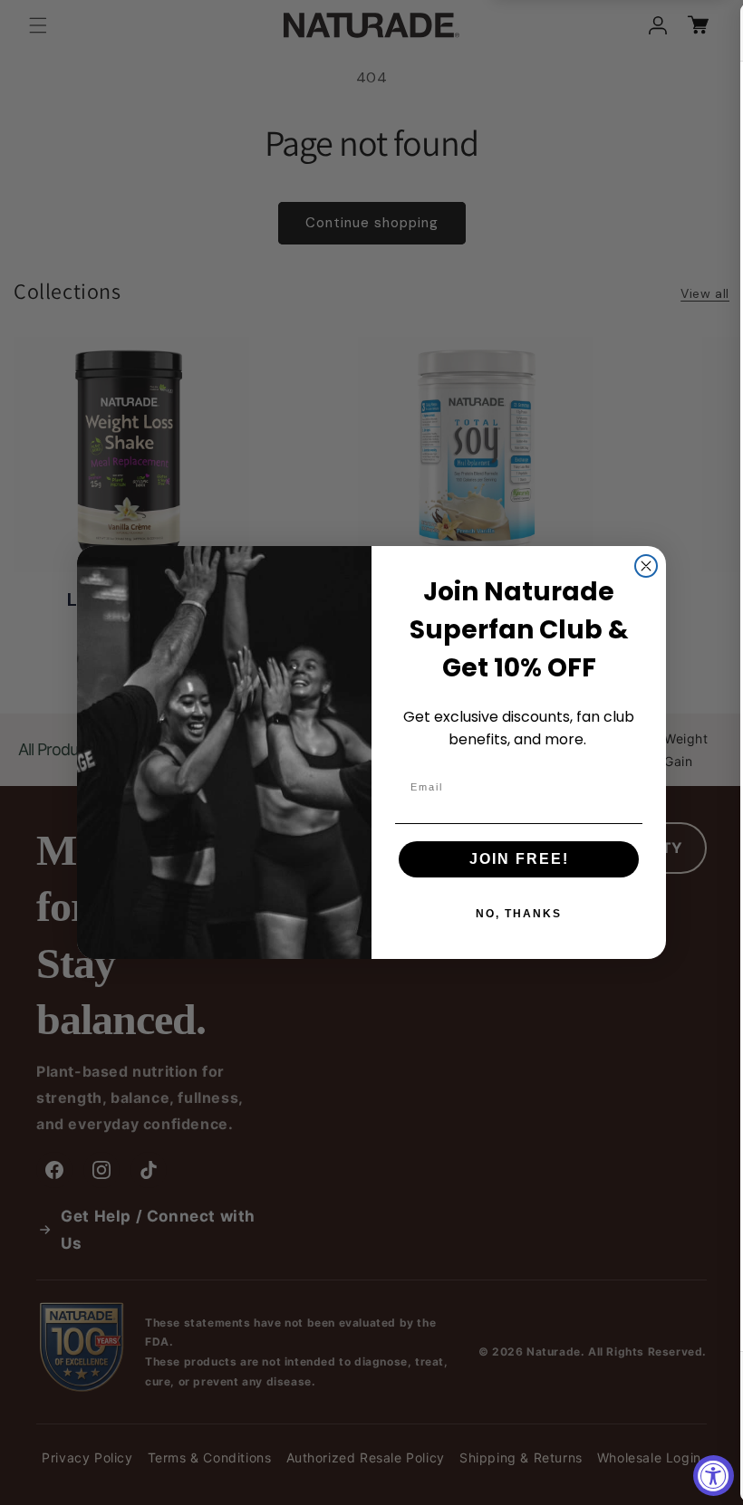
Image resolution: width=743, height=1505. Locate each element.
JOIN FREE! (519, 859)
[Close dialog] (646, 566)
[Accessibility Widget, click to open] (713, 1475)
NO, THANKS (519, 913)
